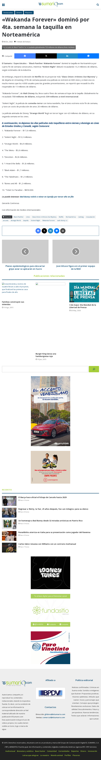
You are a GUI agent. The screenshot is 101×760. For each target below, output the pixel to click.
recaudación (90, 217)
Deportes (75, 751)
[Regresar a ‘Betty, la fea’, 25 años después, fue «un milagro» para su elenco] (9, 513)
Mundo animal (57, 755)
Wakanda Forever (48, 220)
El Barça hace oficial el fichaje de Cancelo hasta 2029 (42, 497)
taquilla (25, 220)
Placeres (28, 12)
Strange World (16, 220)
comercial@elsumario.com (53, 717)
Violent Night (35, 220)
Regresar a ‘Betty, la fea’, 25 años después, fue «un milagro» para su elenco (53, 509)
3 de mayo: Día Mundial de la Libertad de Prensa (82, 306)
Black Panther (19, 217)
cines (28, 217)
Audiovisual (10, 751)
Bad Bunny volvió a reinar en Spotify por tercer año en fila (47, 196)
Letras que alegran (30, 755)
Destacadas (8, 12)
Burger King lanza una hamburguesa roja (46, 354)
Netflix (61, 217)
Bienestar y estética (25, 751)
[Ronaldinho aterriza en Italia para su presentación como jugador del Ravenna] (9, 536)
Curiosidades (63, 751)
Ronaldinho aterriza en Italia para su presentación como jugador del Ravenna (54, 532)
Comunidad (52, 751)
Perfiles (68, 755)
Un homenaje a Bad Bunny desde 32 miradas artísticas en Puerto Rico (50, 520)
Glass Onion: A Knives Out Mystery (44, 217)
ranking (81, 217)
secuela (5, 220)
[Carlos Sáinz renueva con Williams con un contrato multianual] (9, 548)
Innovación (92, 751)
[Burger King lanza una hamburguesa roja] (50, 317)
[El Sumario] (50, 4)
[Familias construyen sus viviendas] (17, 291)
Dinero (19, 12)
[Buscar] (94, 369)
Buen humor (40, 751)
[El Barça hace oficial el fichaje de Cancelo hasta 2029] (9, 501)
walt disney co (62, 220)
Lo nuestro (44, 755)
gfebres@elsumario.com (55, 714)
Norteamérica (71, 217)
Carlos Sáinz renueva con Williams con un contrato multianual (47, 544)
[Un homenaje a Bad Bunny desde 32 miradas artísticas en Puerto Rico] (9, 524)
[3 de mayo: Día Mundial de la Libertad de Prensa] (84, 292)
